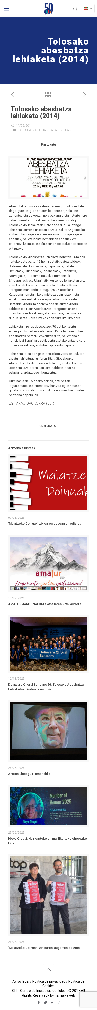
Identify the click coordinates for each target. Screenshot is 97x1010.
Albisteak (63, 130)
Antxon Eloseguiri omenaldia (29, 774)
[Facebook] (38, 1002)
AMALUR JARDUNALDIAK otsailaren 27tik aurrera (44, 604)
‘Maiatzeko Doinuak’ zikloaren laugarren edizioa (44, 948)
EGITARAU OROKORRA (27, 403)
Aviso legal (20, 981)
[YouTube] (51, 1002)
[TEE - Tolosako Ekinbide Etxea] (48, 8)
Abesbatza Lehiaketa (36, 130)
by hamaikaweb (62, 995)
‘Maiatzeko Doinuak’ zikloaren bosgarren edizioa (44, 523)
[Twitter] (45, 1002)
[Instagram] (58, 1002)
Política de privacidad (48, 981)
